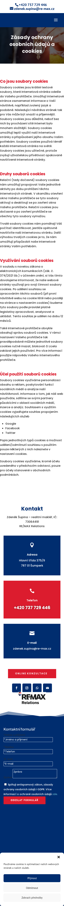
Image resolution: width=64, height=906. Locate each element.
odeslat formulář (24, 800)
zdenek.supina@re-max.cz (32, 649)
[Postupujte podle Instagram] (26, 688)
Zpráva (8, 777)
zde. (55, 794)
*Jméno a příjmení (14, 735)
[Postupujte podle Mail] (47, 688)
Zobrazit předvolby (32, 897)
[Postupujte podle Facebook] (16, 688)
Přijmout (32, 878)
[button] (58, 857)
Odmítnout (32, 888)
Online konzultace (31, 673)
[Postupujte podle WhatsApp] (37, 688)
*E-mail (8, 759)
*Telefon (9, 747)
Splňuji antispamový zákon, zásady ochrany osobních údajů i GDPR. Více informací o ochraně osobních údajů (31, 789)
